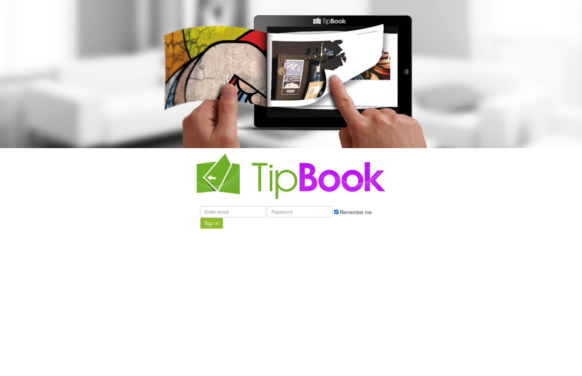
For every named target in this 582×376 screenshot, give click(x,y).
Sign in (211, 223)
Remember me (355, 212)
